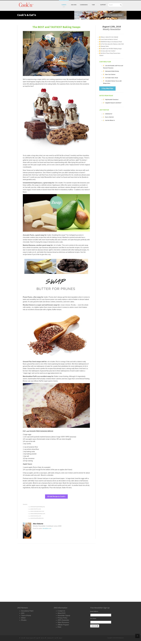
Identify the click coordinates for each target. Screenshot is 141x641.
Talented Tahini (105, 46)
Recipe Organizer (30, 638)
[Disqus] (56, 569)
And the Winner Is (110, 120)
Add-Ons (73, 4)
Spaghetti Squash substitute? (113, 102)
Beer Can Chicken (110, 74)
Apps (37, 638)
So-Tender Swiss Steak (111, 77)
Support (103, 4)
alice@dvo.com (47, 528)
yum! (93, 4)
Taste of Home (26, 615)
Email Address (94, 611)
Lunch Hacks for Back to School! (109, 39)
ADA (22, 613)
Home (22, 638)
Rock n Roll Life (109, 117)
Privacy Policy (62, 618)
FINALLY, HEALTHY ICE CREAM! (109, 37)
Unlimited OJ (108, 114)
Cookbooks (84, 4)
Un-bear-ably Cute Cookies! (108, 51)
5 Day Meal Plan (107, 88)
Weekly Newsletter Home (113, 15)
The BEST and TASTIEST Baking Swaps (111, 48)
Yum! (55, 638)
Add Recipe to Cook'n (57, 496)
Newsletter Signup (64, 615)
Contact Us (61, 611)
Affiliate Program (63, 625)
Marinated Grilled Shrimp (112, 71)
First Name (93, 618)
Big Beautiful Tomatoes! (111, 99)
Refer (59, 627)
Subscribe (94, 626)
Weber (23, 618)
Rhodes (23, 620)
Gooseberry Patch (27, 611)
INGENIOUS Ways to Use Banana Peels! (111, 41)
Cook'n (64, 4)
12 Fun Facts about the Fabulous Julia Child (112, 44)
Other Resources (63, 622)
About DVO (61, 613)
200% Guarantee (63, 620)
